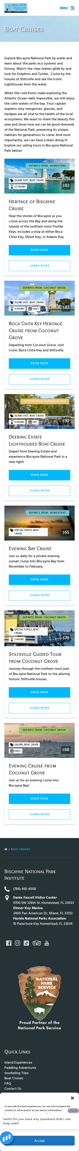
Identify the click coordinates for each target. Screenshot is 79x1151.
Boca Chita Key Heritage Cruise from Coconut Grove (35, 330)
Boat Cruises (21, 849)
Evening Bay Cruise (30, 548)
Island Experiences (18, 1063)
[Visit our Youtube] (47, 943)
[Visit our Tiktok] (26, 943)
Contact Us (12, 1089)
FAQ (7, 1083)
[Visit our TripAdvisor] (36, 943)
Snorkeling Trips (16, 1073)
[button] (72, 1098)
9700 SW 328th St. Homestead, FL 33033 (43, 903)
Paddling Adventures (20, 1068)
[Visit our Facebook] (8, 943)
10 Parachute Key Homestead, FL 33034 (43, 924)
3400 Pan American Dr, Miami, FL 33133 (43, 913)
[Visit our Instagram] (17, 943)
